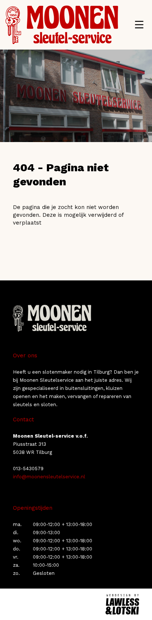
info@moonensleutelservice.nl (49, 476)
